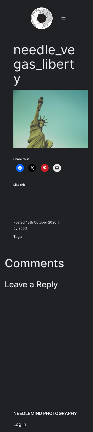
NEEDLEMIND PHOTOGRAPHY (45, 413)
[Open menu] (63, 18)
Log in (19, 424)
